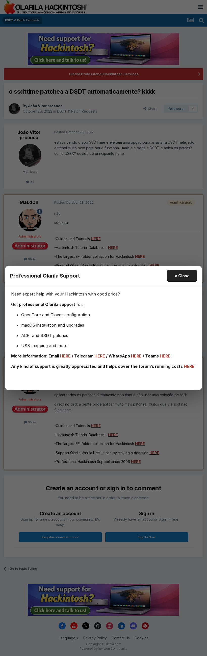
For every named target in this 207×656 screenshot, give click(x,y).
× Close (182, 275)
